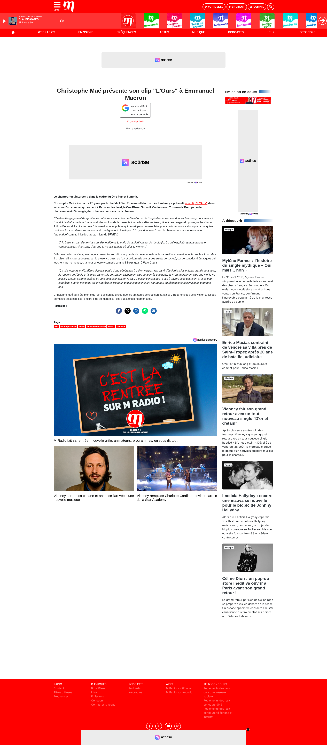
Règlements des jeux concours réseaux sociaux (217, 692)
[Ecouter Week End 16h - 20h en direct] (248, 100)
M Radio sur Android (179, 692)
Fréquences (126, 32)
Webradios (46, 32)
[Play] (5, 21)
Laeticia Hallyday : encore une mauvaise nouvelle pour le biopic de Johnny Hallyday (247, 502)
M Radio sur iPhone (178, 688)
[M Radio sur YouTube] (168, 726)
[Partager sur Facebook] (118, 312)
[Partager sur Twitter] (127, 312)
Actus (164, 32)
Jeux (270, 32)
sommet (121, 326)
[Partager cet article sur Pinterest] (135, 312)
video (81, 326)
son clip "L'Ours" (196, 203)
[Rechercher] (270, 6)
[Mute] (62, 20)
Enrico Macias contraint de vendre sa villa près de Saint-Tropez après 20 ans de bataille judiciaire (247, 349)
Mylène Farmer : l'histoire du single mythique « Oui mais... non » (247, 265)
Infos (94, 692)
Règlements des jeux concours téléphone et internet (218, 712)
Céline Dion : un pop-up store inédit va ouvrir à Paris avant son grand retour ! (245, 585)
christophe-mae (68, 326)
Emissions (86, 32)
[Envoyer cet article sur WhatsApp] (144, 312)
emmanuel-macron (96, 326)
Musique (198, 32)
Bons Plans (98, 688)
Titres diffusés (63, 692)
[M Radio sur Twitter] (158, 726)
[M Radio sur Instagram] (177, 726)
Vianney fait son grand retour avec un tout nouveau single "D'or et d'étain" (245, 416)
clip (56, 326)
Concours (97, 700)
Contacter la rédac (103, 704)
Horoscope (306, 32)
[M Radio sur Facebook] (149, 726)
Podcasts (236, 32)
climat (111, 326)
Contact (59, 688)
